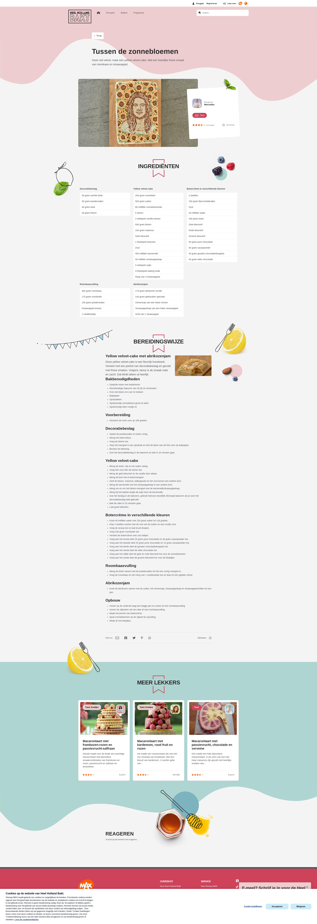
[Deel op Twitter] (134, 638)
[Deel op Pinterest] (142, 638)
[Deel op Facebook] (125, 638)
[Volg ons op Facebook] (237, 880)
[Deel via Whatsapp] (149, 638)
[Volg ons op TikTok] (237, 887)
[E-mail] (117, 638)
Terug (98, 36)
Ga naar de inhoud (158, 2)
